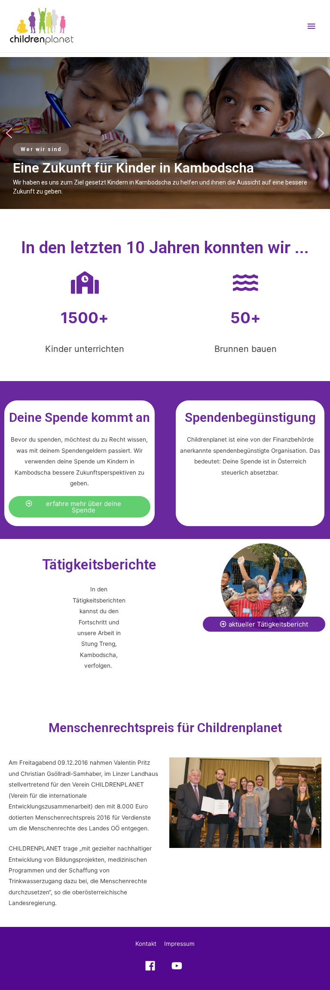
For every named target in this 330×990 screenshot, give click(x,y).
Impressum (179, 943)
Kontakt (145, 943)
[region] (165, 133)
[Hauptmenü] (311, 26)
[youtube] (178, 966)
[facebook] (152, 966)
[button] (9, 133)
